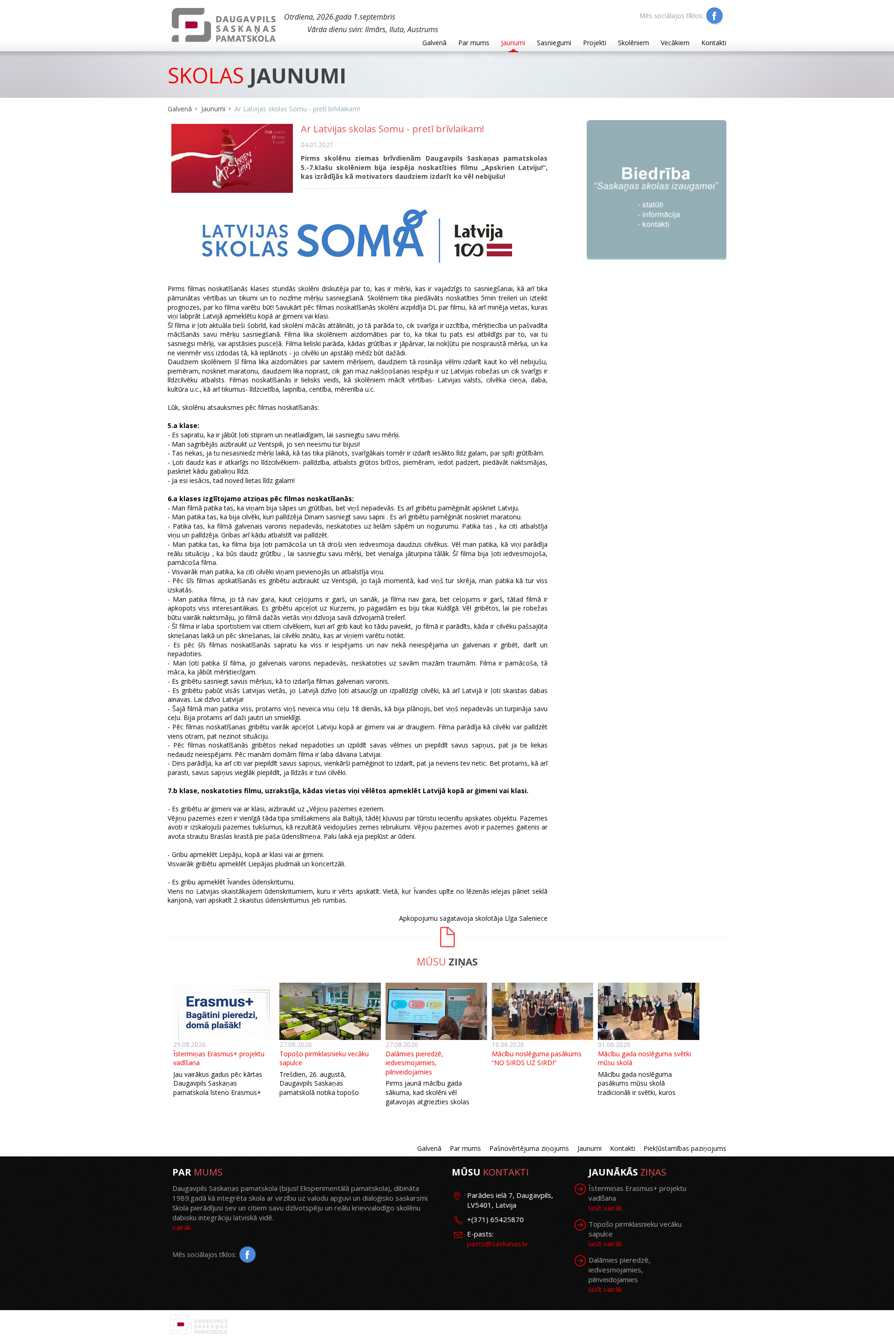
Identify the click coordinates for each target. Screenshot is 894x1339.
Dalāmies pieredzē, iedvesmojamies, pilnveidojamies (414, 1062)
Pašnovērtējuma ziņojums (529, 1148)
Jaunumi (513, 42)
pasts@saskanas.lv (497, 1243)
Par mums (473, 42)
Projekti (594, 42)
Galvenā (434, 42)
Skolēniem (633, 42)
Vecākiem (675, 42)
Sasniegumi (554, 42)
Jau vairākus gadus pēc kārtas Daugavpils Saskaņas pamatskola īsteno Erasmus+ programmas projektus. (217, 1088)
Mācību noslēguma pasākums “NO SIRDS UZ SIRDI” (537, 1058)
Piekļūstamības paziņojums (684, 1148)
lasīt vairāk (605, 1207)
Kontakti (713, 42)
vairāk (181, 1227)
